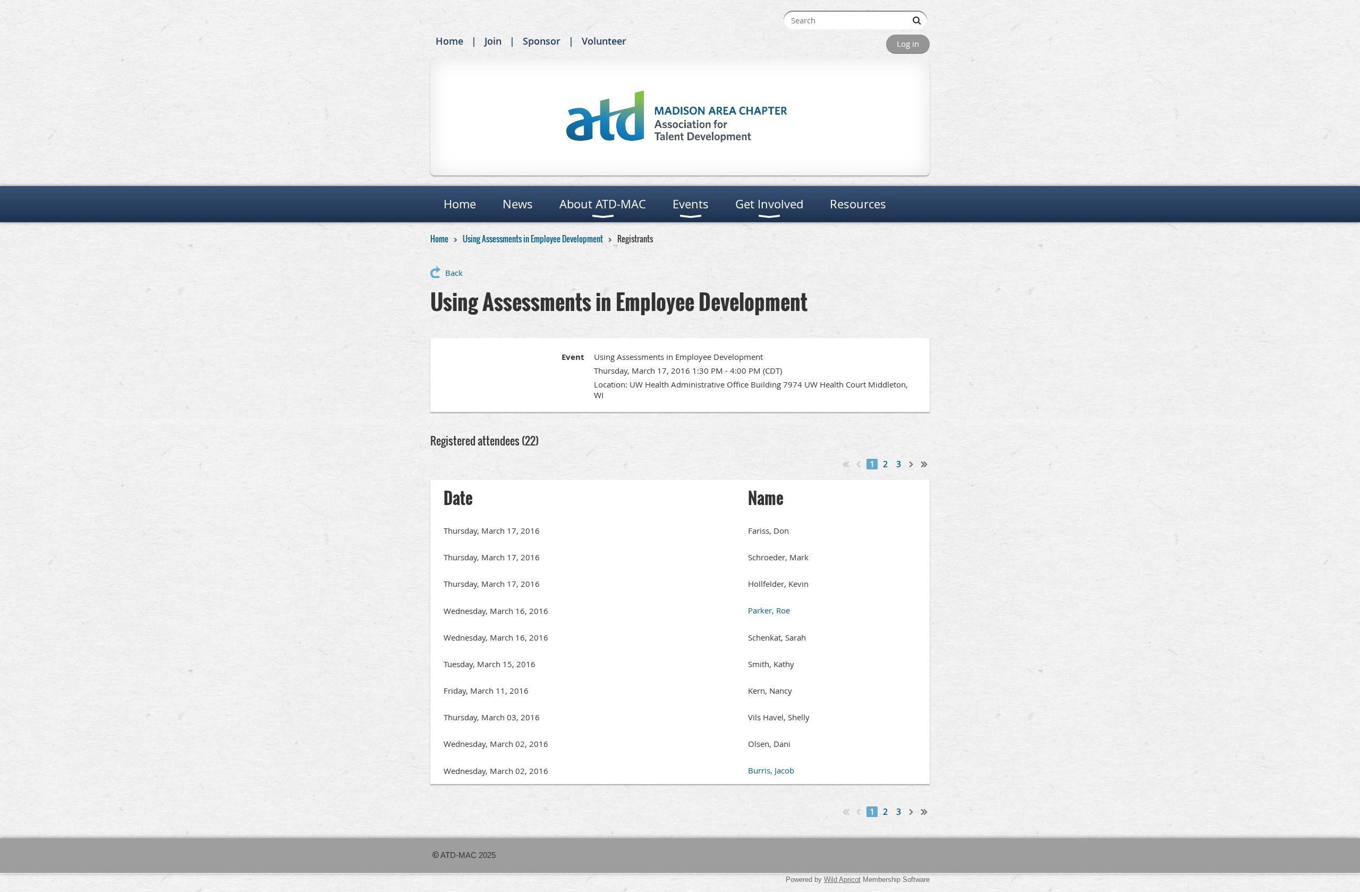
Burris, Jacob (771, 770)
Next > (911, 464)
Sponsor (541, 41)
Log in (908, 43)
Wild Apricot (842, 879)
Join (493, 41)
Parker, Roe (769, 610)
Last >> (924, 464)
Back (454, 272)
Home (449, 41)
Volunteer (604, 41)
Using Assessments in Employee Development (533, 239)
